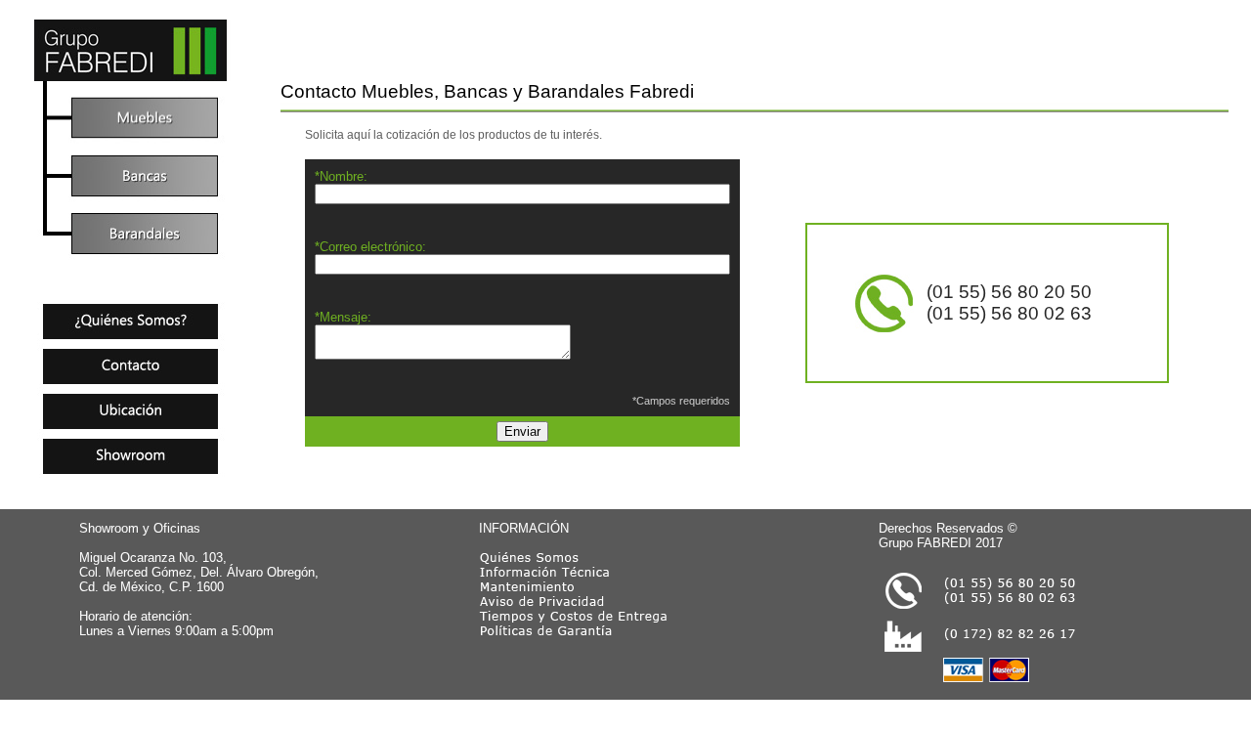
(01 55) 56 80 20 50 (1009, 291)
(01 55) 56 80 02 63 (1009, 313)
